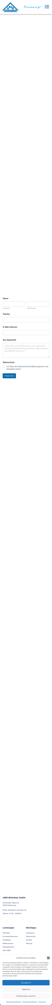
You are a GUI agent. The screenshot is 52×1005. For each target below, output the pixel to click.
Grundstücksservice (10, 936)
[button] (48, 958)
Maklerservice (8, 943)
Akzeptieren (26, 983)
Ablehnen (26, 989)
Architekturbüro (8, 947)
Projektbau (7, 940)
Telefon (6, 314)
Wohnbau (6, 933)
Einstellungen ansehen (26, 996)
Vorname (6, 308)
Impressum (42, 1002)
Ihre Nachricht (9, 340)
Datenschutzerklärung (13, 1002)
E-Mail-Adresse (10, 327)
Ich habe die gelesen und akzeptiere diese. (27, 367)
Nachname (31, 308)
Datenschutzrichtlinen (27, 366)
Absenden (9, 376)
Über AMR (7, 950)
